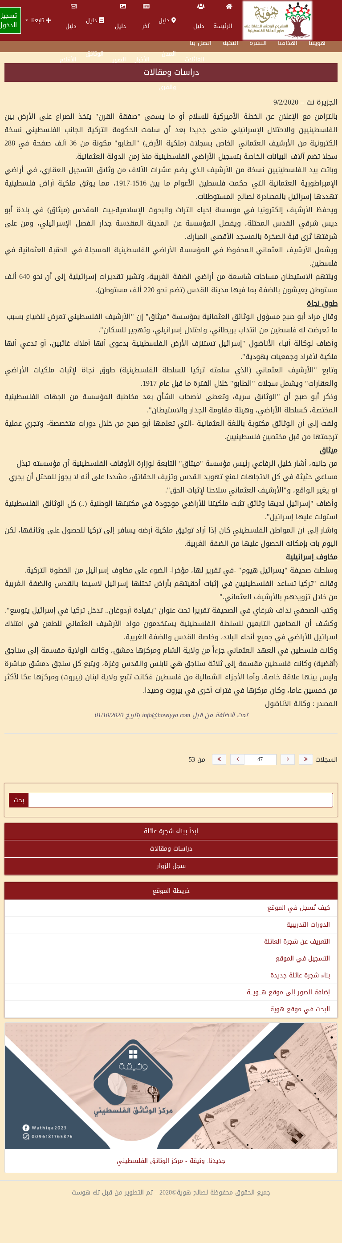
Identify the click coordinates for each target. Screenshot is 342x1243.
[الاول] (306, 759)
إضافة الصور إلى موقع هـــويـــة (288, 992)
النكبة (230, 43)
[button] (38, 20)
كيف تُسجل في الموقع (298, 908)
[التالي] (237, 759)
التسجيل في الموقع (303, 958)
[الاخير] (219, 759)
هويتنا (317, 43)
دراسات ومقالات (171, 849)
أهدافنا (287, 43)
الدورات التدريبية (308, 925)
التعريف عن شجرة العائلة (297, 942)
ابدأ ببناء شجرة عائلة (171, 831)
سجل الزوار (171, 866)
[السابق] (288, 759)
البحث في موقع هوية (300, 1009)
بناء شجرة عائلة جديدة (300, 975)
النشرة (258, 43)
